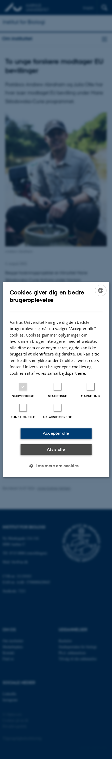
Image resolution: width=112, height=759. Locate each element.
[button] (56, 466)
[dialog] (56, 379)
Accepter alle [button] (56, 433)
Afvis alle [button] (56, 449)
